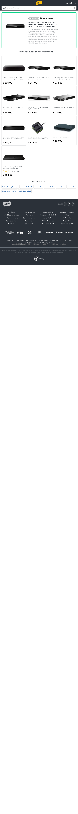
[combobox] (39, 8)
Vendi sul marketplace (11, 218)
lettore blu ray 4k (27, 187)
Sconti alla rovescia (29, 218)
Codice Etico (26, 244)
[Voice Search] (75, 8)
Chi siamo (11, 212)
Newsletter (11, 224)
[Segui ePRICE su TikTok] (73, 204)
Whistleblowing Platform (42, 244)
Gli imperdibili (29, 224)
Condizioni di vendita (67, 212)
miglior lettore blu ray (9, 191)
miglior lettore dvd (25, 191)
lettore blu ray (50, 187)
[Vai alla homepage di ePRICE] (7, 204)
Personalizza (67, 221)
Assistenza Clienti (48, 224)
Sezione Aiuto (48, 212)
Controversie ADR (67, 224)
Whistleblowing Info (59, 244)
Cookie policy (67, 218)
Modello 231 (16, 244)
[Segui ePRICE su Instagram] (65, 204)
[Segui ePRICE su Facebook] (69, 204)
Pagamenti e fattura (48, 218)
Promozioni (29, 215)
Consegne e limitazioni (48, 215)
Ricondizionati (29, 221)
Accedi (69, 3)
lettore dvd (39, 187)
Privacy (67, 215)
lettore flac (72, 187)
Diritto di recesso (48, 221)
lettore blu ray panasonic (10, 187)
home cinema (61, 187)
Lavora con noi (11, 221)
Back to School (30, 212)
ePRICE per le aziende (11, 215)
